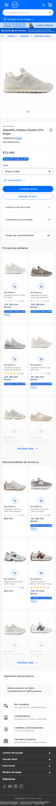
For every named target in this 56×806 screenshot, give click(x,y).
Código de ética (26, 803)
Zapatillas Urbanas (42, 36)
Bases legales (39, 803)
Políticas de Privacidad (8, 803)
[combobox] (28, 171)
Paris (19, 138)
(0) (22, 301)
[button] (28, 19)
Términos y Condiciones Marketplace (35, 802)
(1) (48, 301)
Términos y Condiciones (9, 802)
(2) (22, 373)
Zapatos (11, 36)
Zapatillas (24, 36)
